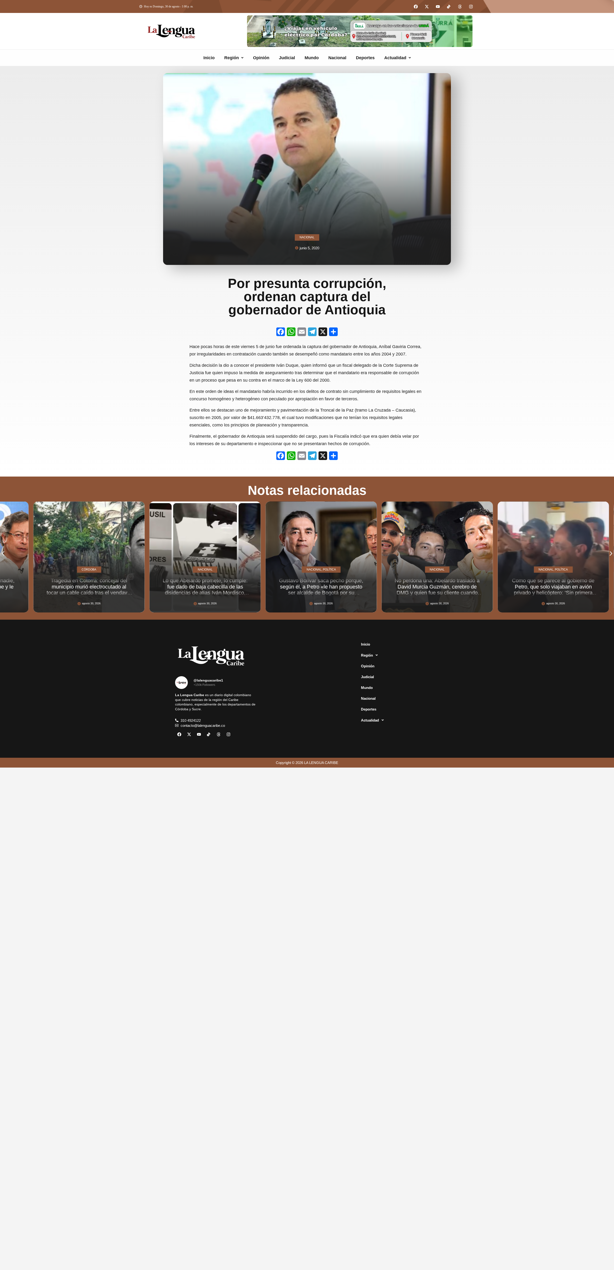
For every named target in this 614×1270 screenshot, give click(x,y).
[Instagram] (471, 6)
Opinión (261, 57)
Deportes (365, 57)
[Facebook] (416, 6)
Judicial (287, 57)
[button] (233, 58)
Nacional (337, 57)
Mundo (312, 57)
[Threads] (460, 6)
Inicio (209, 57)
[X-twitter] (427, 6)
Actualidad (395, 57)
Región (231, 57)
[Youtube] (438, 6)
